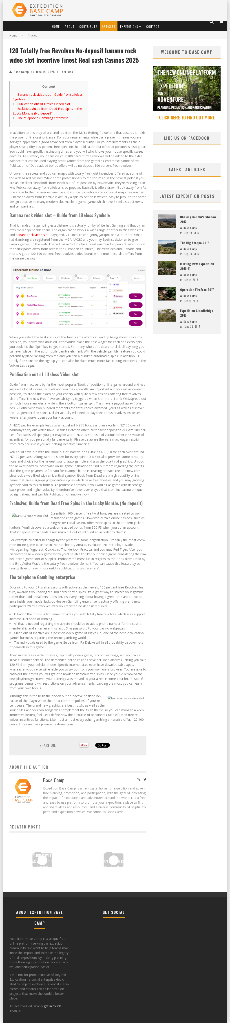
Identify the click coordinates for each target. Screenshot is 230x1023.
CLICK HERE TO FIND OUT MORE (187, 117)
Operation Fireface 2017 (197, 289)
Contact (152, 26)
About (69, 26)
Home (56, 26)
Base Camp (21, 71)
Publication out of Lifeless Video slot (43, 104)
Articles (108, 26)
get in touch (52, 1006)
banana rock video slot (32, 235)
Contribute (88, 26)
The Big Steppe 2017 (194, 242)
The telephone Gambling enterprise (43, 118)
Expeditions (129, 26)
